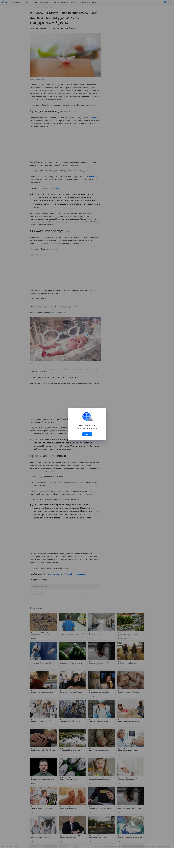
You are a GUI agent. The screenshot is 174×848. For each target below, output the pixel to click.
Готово (87, 434)
